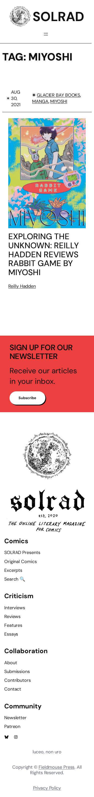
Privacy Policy (47, 788)
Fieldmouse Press (56, 767)
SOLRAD (58, 16)
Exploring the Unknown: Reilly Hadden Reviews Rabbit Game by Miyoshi (43, 254)
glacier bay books (58, 95)
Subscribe (27, 398)
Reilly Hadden (22, 286)
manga (40, 101)
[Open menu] (46, 34)
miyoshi (58, 101)
